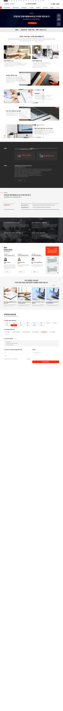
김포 (38, 0)
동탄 (33, 0)
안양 (26, 0)
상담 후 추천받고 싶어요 (9, 344)
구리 (28, 0)
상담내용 (33, 349)
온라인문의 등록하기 (45, 361)
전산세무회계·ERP (24, 7)
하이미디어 (5, 0)
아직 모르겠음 (8, 341)
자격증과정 (51, 7)
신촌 (16, 0)
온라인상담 (57, 7)
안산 (21, 0)
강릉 (40, 0)
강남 (8, 0)
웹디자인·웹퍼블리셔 (7, 7)
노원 (18, 0)
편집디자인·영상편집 (16, 7)
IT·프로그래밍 (31, 7)
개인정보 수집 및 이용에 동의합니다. (11, 358)
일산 (30, 0)
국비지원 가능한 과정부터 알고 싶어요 (12, 343)
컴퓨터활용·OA (38, 7)
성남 (23, 0)
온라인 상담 (32, 23)
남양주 (36, 0)
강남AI (11, 0)
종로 (14, 0)
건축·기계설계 (45, 7)
